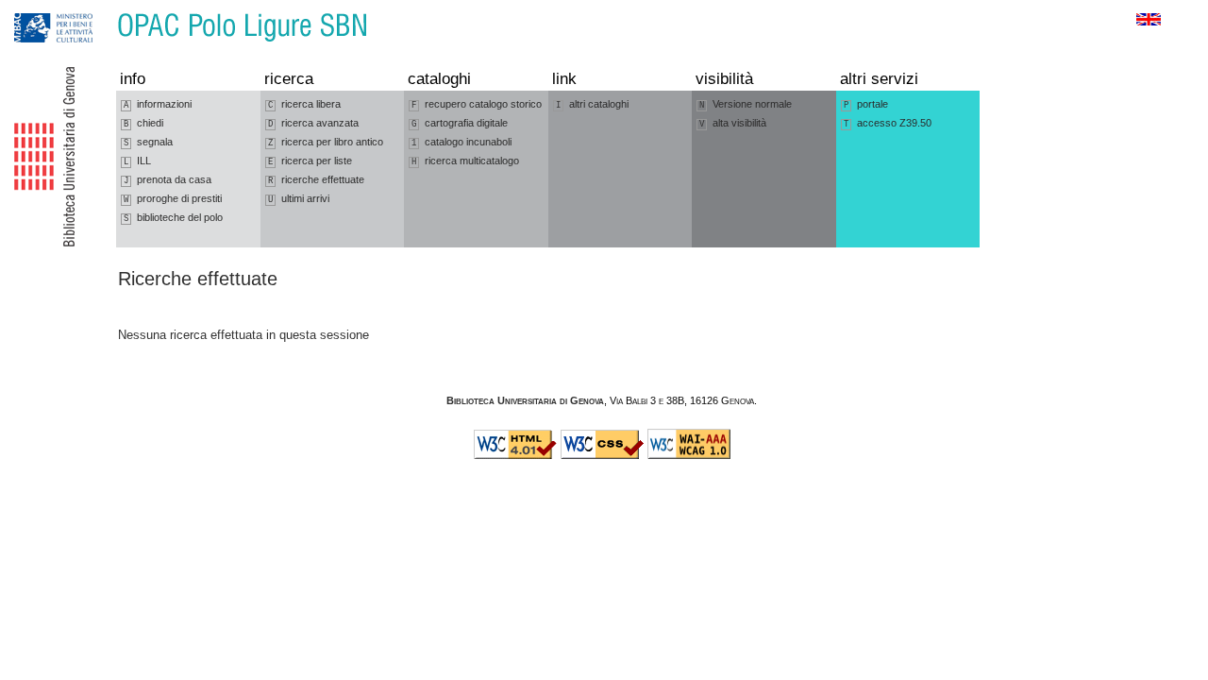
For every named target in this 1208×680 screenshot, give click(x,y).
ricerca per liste (310, 161)
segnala (148, 142)
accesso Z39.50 (887, 123)
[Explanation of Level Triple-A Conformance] (688, 455)
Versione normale (745, 104)
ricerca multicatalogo (465, 161)
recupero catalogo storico (476, 104)
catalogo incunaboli (461, 142)
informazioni (158, 104)
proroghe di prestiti (173, 199)
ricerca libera (304, 104)
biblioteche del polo (173, 218)
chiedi (143, 123)
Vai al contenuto (101, 9)
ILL (137, 161)
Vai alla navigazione (35, 9)
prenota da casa (167, 180)
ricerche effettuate (316, 180)
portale (866, 104)
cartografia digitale (459, 123)
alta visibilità (732, 123)
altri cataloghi (592, 104)
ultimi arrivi (298, 199)
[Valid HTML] (515, 455)
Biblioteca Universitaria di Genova (525, 400)
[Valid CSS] (602, 455)
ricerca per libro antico (325, 142)
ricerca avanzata (313, 123)
